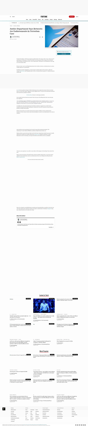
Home (27, 19)
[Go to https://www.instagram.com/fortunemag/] (81, 425)
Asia (26, 416)
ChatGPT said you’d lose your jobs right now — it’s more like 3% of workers (20, 316)
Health (31, 411)
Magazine (32, 419)
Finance (39, 19)
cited (19, 90)
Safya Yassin (22, 71)
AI (10, 314)
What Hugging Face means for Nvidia (65, 341)
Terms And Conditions (74, 414)
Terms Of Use (44, 414)
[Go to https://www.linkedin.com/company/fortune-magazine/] (79, 425)
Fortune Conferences (59, 414)
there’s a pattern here (21, 157)
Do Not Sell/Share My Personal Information (42, 424)
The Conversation (45, 320)
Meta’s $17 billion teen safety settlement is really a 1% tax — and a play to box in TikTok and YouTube (43, 317)
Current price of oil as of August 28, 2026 (70, 22)
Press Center (73, 411)
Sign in (77, 16)
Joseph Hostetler (14, 373)
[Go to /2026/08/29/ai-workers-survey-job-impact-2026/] (20, 306)
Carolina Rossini (37, 320)
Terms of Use (24, 424)
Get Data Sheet (29, 94)
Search (13, 16)
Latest (30, 19)
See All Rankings (13, 419)
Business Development (60, 416)
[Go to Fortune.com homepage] (44, 16)
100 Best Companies (13, 409)
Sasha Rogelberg (14, 345)
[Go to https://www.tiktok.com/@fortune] (83, 425)
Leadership (46, 19)
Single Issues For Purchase (46, 416)
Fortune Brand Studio (59, 411)
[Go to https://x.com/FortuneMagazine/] (77, 425)
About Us (73, 409)
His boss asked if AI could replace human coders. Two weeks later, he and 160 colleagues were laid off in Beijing (43, 397)
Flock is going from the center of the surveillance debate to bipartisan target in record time (67, 316)
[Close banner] (70, 51)
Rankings (55, 19)
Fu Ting (40, 400)
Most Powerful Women (13, 416)
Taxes (20, 339)
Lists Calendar (12, 421)
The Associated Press (46, 344)
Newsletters (59, 339)
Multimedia (60, 19)
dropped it (49, 208)
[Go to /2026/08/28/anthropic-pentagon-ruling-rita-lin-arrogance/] (44, 331)
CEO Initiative (37, 414)
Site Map (73, 416)
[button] (27, 19)
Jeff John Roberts (16, 36)
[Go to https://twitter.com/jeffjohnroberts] (20, 222)
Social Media (43, 314)
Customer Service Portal (46, 411)
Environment (27, 419)
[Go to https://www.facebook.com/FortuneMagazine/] (75, 425)
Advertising (58, 409)
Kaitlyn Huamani (37, 344)
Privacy (65, 314)
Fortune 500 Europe (13, 414)
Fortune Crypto (32, 409)
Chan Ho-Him (36, 400)
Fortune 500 (35, 19)
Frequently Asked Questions (46, 409)
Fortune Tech (66, 339)
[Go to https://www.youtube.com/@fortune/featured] (85, 425)
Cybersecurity (36, 314)
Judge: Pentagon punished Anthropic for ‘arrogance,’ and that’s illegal (42, 342)
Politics (31, 416)
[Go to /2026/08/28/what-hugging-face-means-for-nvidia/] (67, 331)
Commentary (37, 411)
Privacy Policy (27, 424)
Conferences (37, 416)
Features (37, 409)
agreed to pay (37, 134)
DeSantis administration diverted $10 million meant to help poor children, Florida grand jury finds (47, 22)
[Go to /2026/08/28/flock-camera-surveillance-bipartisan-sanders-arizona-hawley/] (67, 306)
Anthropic (37, 339)
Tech (42, 19)
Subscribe (71, 16)
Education (37, 419)
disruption (14, 314)
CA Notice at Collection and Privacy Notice (33, 424)
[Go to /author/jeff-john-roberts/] (18, 220)
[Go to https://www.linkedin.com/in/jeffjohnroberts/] (18, 222)
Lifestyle (51, 19)
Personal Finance (13, 339)
